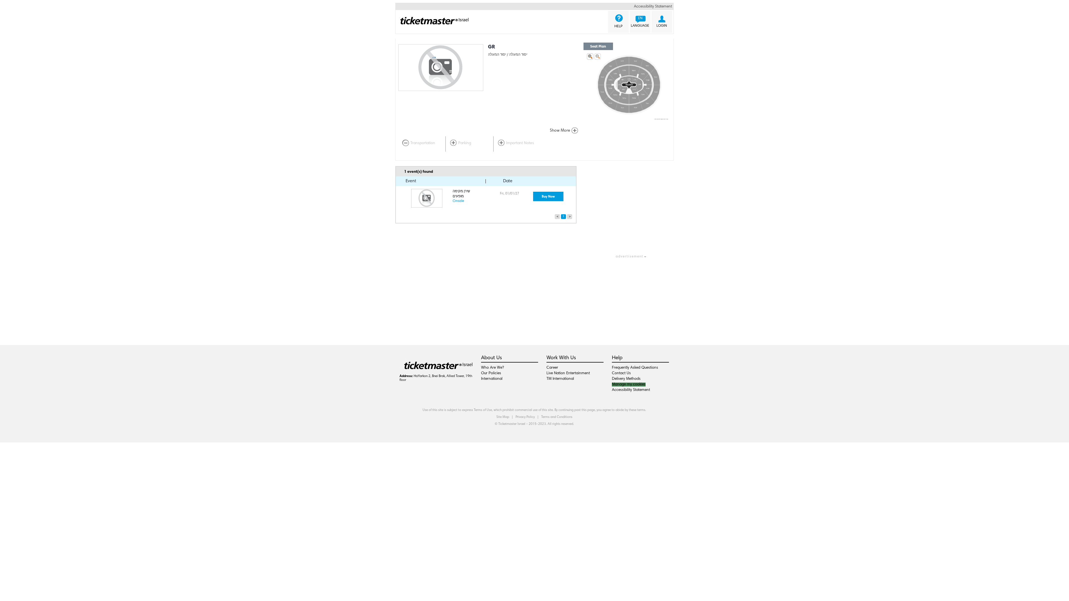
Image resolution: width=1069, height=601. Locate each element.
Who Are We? (492, 368)
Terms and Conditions (556, 417)
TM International (560, 379)
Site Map (502, 417)
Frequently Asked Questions (635, 368)
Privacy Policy (525, 417)
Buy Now (548, 196)
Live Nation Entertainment (568, 373)
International (491, 379)
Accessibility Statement (653, 7)
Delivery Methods (626, 379)
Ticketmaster (432, 17)
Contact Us (621, 373)
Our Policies (491, 373)
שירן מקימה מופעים (461, 193)
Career (552, 368)
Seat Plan (598, 46)
